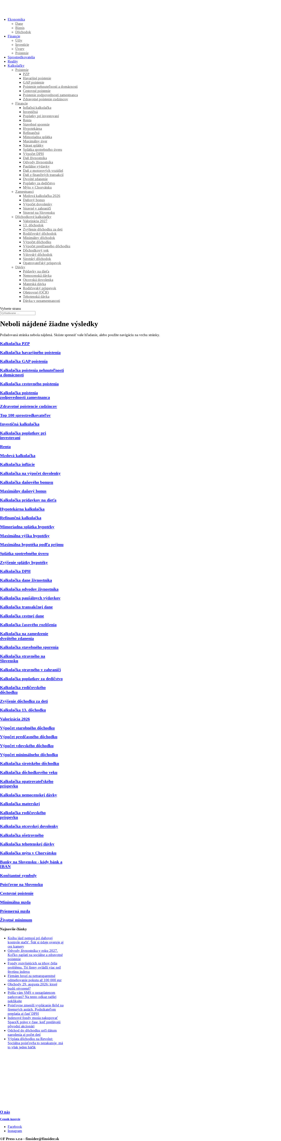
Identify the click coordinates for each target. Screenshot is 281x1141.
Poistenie (21, 53)
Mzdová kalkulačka (17, 455)
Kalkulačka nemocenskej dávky (28, 794)
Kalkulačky (16, 66)
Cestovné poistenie (36, 91)
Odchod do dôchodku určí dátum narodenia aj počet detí (32, 1032)
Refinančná (31, 133)
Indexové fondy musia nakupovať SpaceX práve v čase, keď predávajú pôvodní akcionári (34, 1022)
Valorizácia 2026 (15, 719)
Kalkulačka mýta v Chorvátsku (28, 853)
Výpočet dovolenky (37, 204)
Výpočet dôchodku (37, 242)
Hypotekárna (32, 129)
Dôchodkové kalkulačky (33, 217)
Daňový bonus (34, 200)
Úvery (19, 49)
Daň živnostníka (35, 158)
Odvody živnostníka (38, 162)
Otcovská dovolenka (38, 280)
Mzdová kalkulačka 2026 (41, 196)
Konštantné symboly (18, 875)
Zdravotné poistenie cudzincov (45, 99)
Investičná (30, 112)
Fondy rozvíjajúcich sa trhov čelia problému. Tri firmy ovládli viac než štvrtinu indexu (34, 967)
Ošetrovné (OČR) (36, 292)
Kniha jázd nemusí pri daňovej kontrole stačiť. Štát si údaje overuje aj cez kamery (35, 942)
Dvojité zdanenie (35, 179)
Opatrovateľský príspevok (42, 263)
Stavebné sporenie (36, 124)
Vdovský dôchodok (37, 255)
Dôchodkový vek (36, 250)
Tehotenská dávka (36, 297)
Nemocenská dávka (37, 276)
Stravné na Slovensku (39, 213)
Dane (19, 24)
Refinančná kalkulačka (20, 517)
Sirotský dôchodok (37, 259)
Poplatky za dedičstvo (39, 183)
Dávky (20, 267)
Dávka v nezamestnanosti (41, 301)
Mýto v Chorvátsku (37, 187)
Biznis (19, 28)
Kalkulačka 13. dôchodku (23, 710)
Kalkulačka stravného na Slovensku (22, 658)
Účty (18, 40)
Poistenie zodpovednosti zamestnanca (50, 95)
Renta (27, 120)
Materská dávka (34, 284)
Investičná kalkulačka (19, 424)
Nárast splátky (33, 145)
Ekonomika (16, 19)
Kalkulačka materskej (20, 803)
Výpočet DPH (33, 154)
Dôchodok (23, 32)
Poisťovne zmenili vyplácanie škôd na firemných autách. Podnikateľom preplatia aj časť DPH (35, 1009)
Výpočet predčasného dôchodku (46, 246)
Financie (14, 36)
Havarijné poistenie (37, 78)
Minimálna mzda (15, 902)
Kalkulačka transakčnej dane (26, 606)
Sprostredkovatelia (21, 57)
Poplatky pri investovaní (41, 116)
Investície (22, 45)
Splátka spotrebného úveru (42, 150)
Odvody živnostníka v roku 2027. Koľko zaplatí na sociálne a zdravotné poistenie (35, 955)
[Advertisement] (32, 1079)
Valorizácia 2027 (35, 221)
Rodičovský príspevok (39, 288)
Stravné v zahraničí (37, 208)
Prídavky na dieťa (36, 271)
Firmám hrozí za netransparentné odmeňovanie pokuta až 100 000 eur (35, 978)
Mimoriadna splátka (37, 137)
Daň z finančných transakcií (43, 175)
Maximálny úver (35, 141)
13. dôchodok (33, 225)
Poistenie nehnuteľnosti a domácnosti (50, 87)
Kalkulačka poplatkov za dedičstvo (31, 678)
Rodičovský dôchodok (40, 234)
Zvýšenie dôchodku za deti (43, 229)
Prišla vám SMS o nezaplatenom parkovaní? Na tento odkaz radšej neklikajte (32, 997)
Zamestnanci (24, 192)
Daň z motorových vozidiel (43, 171)
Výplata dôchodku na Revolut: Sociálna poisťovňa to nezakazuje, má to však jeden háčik (35, 1043)
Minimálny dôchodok (39, 238)
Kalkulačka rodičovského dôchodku (23, 689)
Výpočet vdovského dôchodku (27, 745)
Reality (13, 61)
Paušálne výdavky (36, 166)
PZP (26, 74)
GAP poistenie (33, 82)
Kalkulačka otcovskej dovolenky (29, 826)
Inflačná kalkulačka (37, 108)
